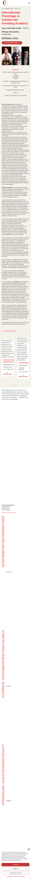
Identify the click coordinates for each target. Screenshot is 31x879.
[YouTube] (4, 686)
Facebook (8, 571)
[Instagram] (4, 800)
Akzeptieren (15, 864)
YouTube (8, 686)
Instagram (8, 800)
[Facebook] (4, 571)
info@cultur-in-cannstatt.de (9, 512)
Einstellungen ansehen (15, 873)
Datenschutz (16, 876)
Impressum (22, 876)
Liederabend (24, 363)
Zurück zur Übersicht (11, 331)
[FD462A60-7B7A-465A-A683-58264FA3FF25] (5, 3)
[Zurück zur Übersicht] (3, 331)
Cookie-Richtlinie (9, 876)
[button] (28, 849)
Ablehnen (15, 868)
